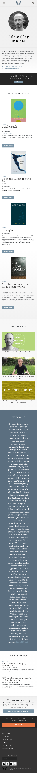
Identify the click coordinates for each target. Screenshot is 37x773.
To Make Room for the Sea (16, 180)
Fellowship (7, 749)
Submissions (7, 745)
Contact (6, 736)
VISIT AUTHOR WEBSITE (11, 68)
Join (5, 758)
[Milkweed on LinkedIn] (15, 764)
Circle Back (9, 126)
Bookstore (7, 739)
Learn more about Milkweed (18, 711)
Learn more (9, 146)
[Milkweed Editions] (18, 4)
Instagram (17, 41)
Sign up (18, 82)
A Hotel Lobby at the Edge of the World (15, 285)
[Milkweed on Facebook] (4, 764)
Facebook (20, 41)
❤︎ (18, 725)
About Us (6, 733)
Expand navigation (3, 3)
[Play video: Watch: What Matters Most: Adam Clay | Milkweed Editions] (18, 341)
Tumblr (23, 41)
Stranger (7, 230)
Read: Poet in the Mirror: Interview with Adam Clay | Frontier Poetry (18, 401)
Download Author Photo (13, 66)
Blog (4, 742)
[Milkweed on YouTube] (11, 764)
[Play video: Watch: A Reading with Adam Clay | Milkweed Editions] (18, 366)
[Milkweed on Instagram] (7, 764)
